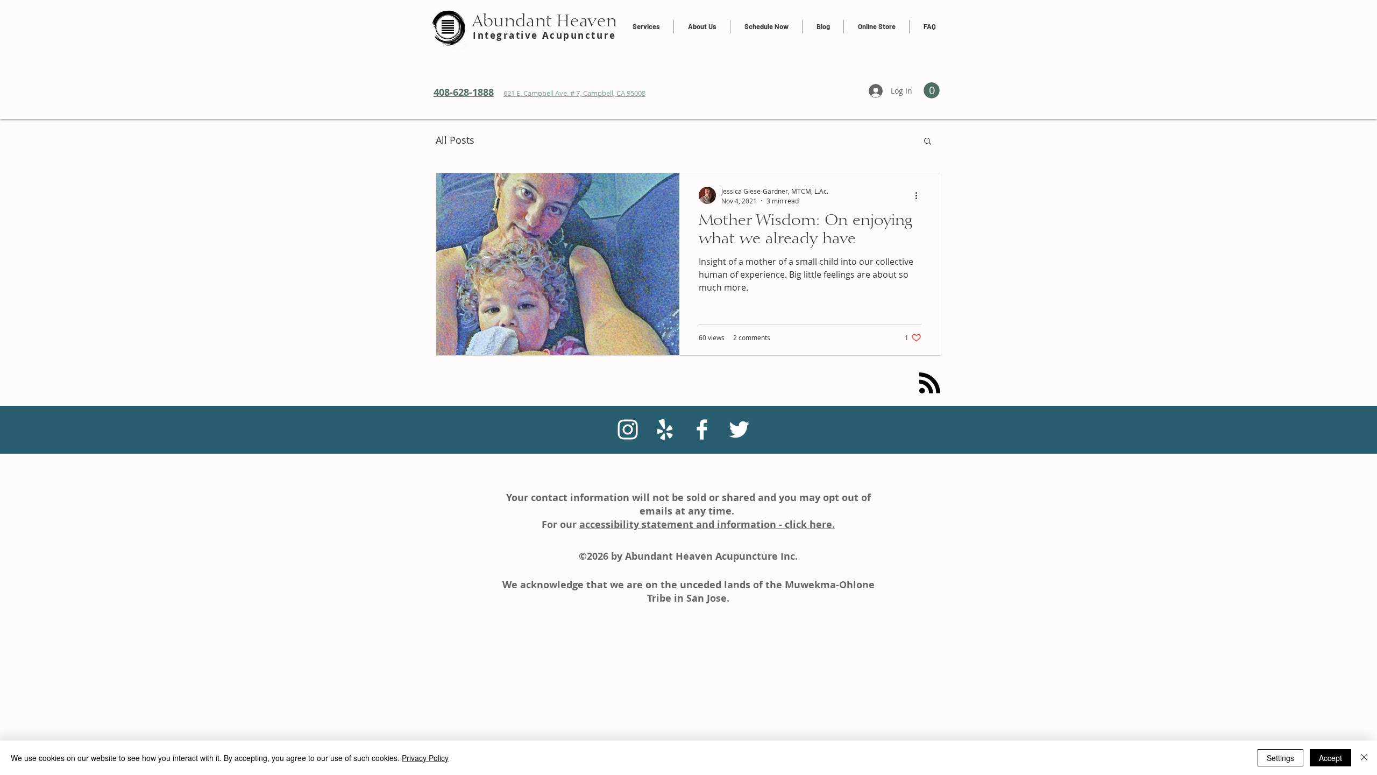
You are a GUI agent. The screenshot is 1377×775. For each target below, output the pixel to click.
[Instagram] (627, 429)
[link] (932, 90)
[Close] (1364, 757)
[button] (927, 141)
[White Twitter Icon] (739, 429)
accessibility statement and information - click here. (707, 524)
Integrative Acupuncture (544, 35)
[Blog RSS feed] (929, 383)
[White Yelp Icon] (664, 429)
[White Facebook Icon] (701, 429)
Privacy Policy (425, 757)
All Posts (455, 139)
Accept (1330, 757)
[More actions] (919, 195)
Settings (1280, 757)
